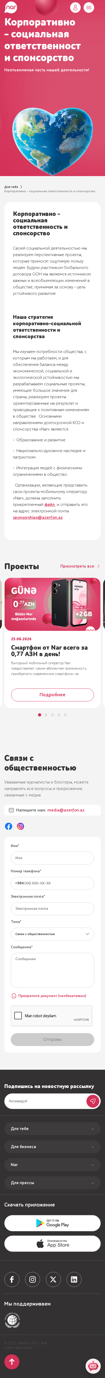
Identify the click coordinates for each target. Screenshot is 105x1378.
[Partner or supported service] (12, 1320)
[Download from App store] (52, 1223)
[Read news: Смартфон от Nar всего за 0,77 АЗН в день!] (52, 604)
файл (50, 504)
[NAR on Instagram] (20, 826)
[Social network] (12, 1279)
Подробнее (52, 695)
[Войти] (75, 7)
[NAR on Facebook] (8, 826)
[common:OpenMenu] (88, 7)
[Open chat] (93, 1366)
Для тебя (11, 187)
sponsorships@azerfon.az (38, 517)
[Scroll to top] (11, 1361)
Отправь (92, 1101)
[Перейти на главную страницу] (10, 7)
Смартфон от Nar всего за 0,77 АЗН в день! (49, 650)
